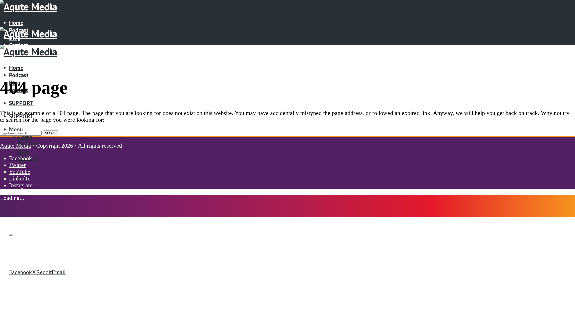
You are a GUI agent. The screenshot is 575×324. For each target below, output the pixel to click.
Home (16, 22)
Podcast (19, 75)
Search (50, 133)
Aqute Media (15, 145)
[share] (11, 235)
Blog (23, 151)
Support (21, 103)
